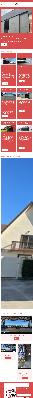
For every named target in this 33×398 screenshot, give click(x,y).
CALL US (3, 44)
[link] (16, 4)
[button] (3, 4)
